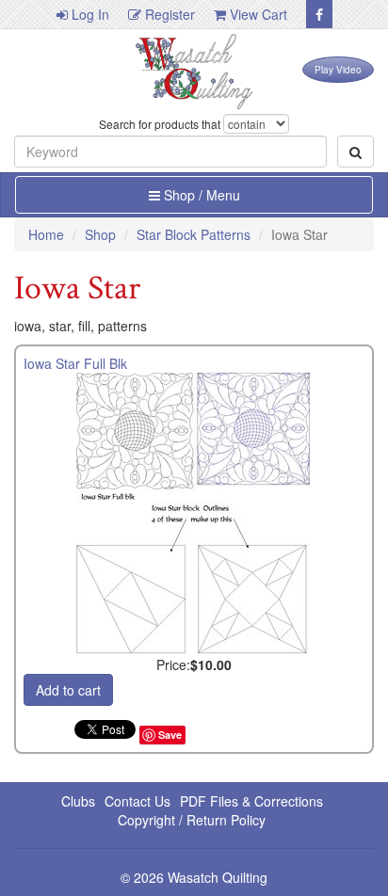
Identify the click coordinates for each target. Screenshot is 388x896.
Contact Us (137, 801)
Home (46, 234)
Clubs (78, 801)
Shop (100, 234)
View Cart (256, 14)
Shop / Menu (200, 194)
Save (170, 735)
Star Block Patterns (194, 234)
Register (168, 14)
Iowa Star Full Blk (75, 363)
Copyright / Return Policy (192, 819)
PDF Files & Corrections (251, 801)
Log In (88, 14)
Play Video (338, 69)
